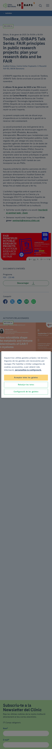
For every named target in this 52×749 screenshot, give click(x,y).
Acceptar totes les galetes (26, 378)
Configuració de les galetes (26, 392)
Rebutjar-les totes (26, 385)
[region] (26, 374)
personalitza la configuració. (28, 370)
